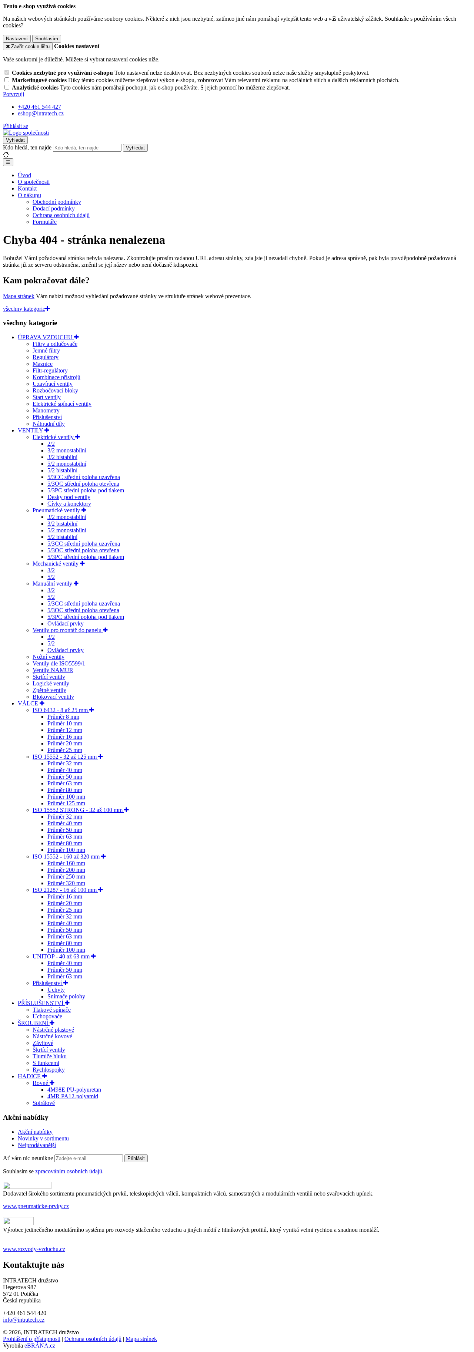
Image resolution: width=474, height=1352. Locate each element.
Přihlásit (136, 1158)
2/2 (51, 444)
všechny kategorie (24, 309)
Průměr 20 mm (64, 743)
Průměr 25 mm (64, 750)
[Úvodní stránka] (26, 132)
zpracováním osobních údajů (68, 1171)
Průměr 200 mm (66, 870)
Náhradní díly (49, 424)
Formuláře (45, 222)
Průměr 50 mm (64, 776)
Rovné (41, 1083)
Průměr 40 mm (64, 770)
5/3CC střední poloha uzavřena (83, 477)
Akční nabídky (35, 1132)
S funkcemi (46, 1063)
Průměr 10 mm (64, 723)
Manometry (46, 410)
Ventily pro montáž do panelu (68, 630)
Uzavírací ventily (53, 384)
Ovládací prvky (65, 623)
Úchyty (56, 990)
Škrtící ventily (49, 677)
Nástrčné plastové (53, 1029)
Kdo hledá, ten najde (27, 147)
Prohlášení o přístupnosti (31, 1339)
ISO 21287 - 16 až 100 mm (65, 890)
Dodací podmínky (54, 208)
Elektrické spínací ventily (62, 404)
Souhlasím (46, 38)
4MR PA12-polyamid (72, 1096)
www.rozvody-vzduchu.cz (34, 1249)
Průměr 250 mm (66, 876)
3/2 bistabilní (62, 457)
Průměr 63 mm (64, 783)
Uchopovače (47, 1016)
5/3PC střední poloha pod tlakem (85, 490)
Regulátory (46, 357)
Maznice (43, 364)
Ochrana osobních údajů (61, 215)
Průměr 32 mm (64, 763)
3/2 (51, 570)
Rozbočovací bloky (55, 390)
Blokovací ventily (53, 697)
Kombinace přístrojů (56, 377)
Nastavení (17, 38)
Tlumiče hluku (50, 1056)
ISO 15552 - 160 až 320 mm (67, 856)
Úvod (24, 175)
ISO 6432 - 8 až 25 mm (61, 710)
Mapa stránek (18, 296)
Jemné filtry (46, 350)
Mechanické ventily (56, 563)
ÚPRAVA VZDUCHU (46, 337)
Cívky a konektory (69, 503)
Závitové (43, 1043)
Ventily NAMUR (53, 670)
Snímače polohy (66, 996)
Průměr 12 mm (64, 730)
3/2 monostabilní (66, 450)
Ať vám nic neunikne (28, 1158)
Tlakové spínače (52, 1010)
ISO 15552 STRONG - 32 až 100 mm (78, 810)
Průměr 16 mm (64, 737)
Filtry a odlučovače (55, 344)
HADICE (30, 1076)
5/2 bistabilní (62, 470)
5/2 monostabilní (66, 464)
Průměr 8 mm (63, 717)
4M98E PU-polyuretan (74, 1089)
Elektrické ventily (54, 437)
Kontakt (27, 188)
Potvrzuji (13, 94)
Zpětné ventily (49, 690)
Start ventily (47, 397)
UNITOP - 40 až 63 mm (62, 956)
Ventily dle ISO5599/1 (59, 663)
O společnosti (34, 182)
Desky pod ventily (68, 497)
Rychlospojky (49, 1069)
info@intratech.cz (23, 1319)
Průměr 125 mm (66, 803)
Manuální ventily (53, 583)
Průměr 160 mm (66, 863)
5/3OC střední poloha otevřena (83, 484)
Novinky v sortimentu (43, 1138)
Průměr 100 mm (66, 796)
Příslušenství (47, 417)
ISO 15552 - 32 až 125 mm (65, 756)
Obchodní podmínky (57, 202)
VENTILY (31, 430)
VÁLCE (29, 703)
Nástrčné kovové (52, 1036)
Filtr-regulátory (50, 370)
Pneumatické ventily (57, 510)
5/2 (51, 577)
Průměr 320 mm (66, 883)
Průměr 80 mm (64, 790)
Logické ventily (51, 683)
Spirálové (44, 1103)
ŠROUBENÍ (34, 1023)
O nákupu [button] (29, 195)
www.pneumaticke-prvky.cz (36, 1206)
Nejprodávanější (37, 1145)
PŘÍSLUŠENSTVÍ (41, 1003)
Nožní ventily (48, 657)
